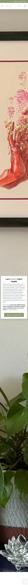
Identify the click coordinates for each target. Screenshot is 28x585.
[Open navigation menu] (25, 6)
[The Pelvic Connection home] (2, 6)
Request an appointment (20, 1)
